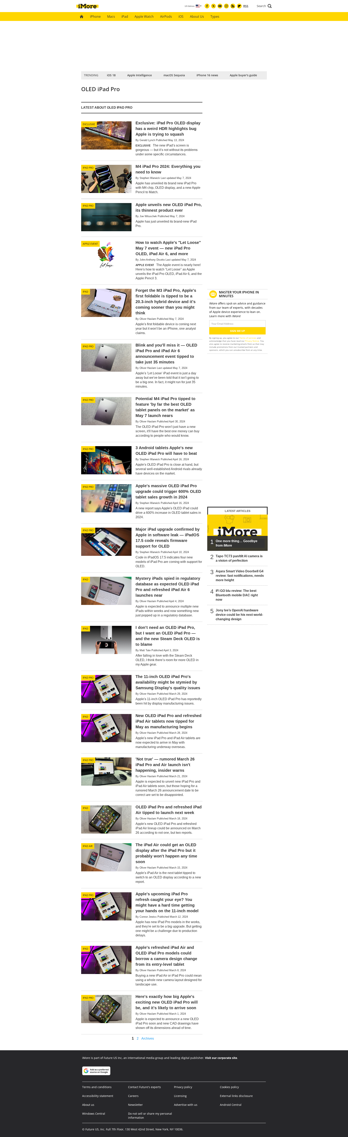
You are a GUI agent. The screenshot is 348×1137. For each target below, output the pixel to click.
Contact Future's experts (144, 1087)
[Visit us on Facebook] (207, 6)
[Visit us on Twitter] (213, 6)
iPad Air (87, 846)
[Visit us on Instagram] (226, 6)
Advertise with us (185, 1105)
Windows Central (93, 1113)
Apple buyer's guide (243, 75)
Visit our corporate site (221, 1058)
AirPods (166, 16)
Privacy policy (183, 1087)
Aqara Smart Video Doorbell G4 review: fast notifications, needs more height (240, 576)
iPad (124, 16)
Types (214, 16)
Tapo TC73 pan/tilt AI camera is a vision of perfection (239, 558)
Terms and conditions (97, 1087)
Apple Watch (144, 16)
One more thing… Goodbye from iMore (236, 543)
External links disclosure (236, 1096)
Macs (111, 16)
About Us (197, 16)
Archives (147, 1038)
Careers (133, 1096)
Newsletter (135, 1105)
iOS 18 (111, 75)
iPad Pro (88, 167)
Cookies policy (229, 1087)
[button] (264, 6)
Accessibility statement (97, 1096)
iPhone (95, 16)
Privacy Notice (252, 340)
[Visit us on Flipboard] (239, 6)
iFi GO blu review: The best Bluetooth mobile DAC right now (237, 595)
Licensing (180, 1096)
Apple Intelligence (139, 75)
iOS (180, 16)
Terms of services (248, 337)
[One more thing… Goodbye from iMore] (237, 533)
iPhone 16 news (207, 75)
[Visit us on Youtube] (220, 6)
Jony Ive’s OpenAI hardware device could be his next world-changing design (239, 615)
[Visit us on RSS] (232, 6)
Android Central (230, 1105)
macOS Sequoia (174, 75)
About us (88, 1105)
